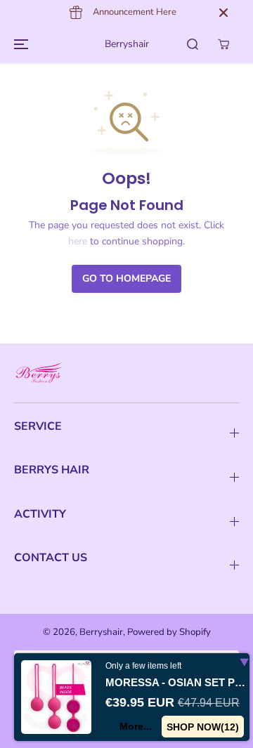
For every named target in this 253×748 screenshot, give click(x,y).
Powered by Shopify (169, 632)
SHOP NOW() (203, 727)
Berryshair (101, 632)
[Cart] (223, 44)
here (77, 241)
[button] (19, 44)
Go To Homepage (126, 278)
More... (135, 726)
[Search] (192, 44)
